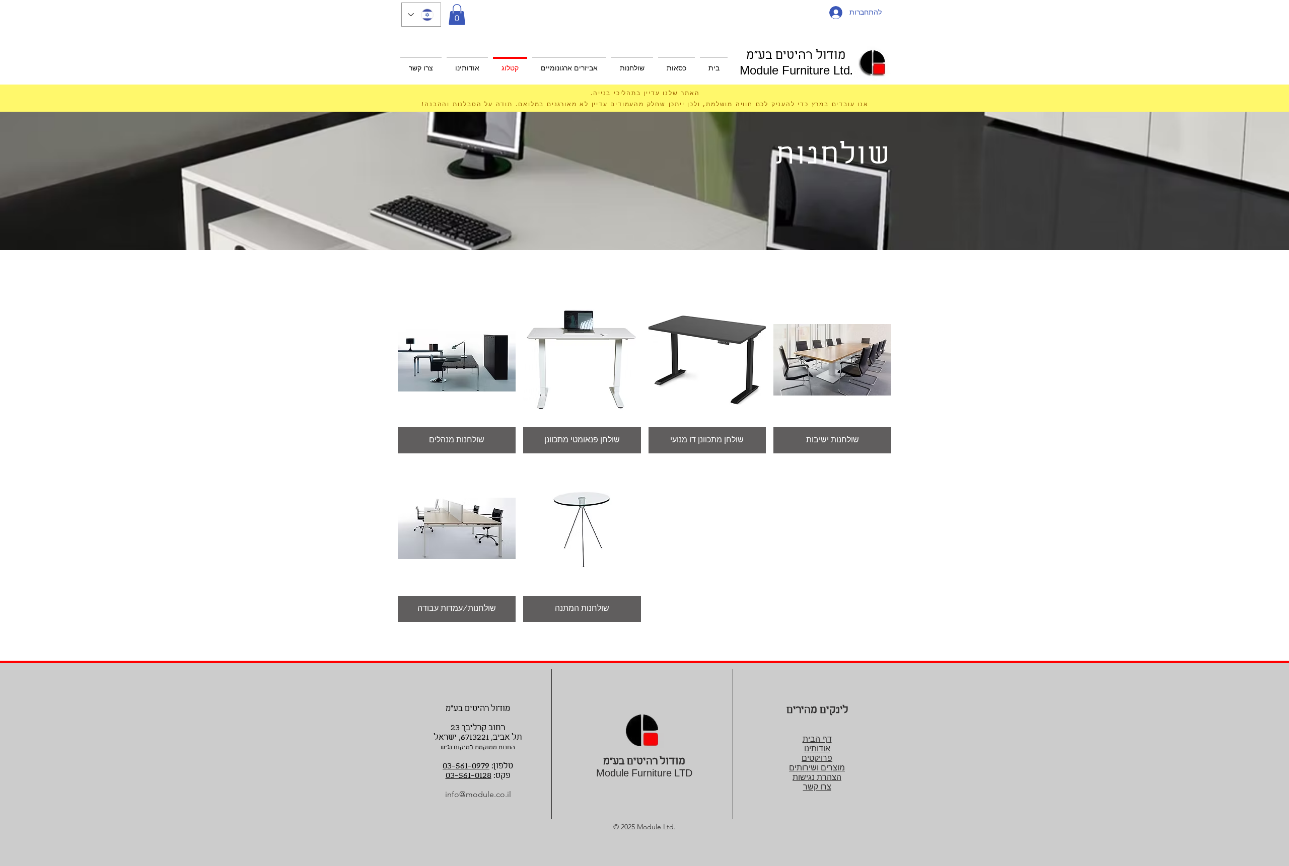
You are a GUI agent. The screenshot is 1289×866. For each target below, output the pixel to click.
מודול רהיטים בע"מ (796, 55)
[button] (457, 14)
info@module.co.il (478, 794)
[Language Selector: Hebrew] (421, 15)
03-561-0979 (466, 766)
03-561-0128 (468, 775)
